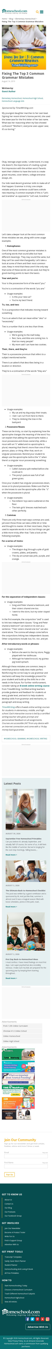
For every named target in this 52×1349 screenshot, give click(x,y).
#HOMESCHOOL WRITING (37, 738)
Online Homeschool (11, 1036)
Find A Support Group (13, 1240)
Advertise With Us (12, 1244)
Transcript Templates (13, 1257)
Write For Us (10, 1236)
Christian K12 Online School (15, 1031)
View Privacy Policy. (16, 1341)
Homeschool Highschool (14, 1297)
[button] (38, 11)
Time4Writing (8, 707)
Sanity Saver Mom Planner (15, 1261)
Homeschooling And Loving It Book (19, 1269)
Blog (11, 19)
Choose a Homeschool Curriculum (18, 1289)
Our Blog (8, 1208)
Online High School (11, 1041)
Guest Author (9, 91)
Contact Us (9, 1204)
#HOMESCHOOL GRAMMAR (15, 738)
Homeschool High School (33, 98)
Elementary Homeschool (25, 19)
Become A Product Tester (15, 1232)
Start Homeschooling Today (16, 1285)
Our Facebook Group (13, 1216)
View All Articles (11, 1301)
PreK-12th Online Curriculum (15, 1026)
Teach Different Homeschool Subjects (20, 1293)
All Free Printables (12, 1273)
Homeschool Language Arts (13, 101)
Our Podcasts (10, 1212)
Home (4, 19)
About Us (8, 1199)
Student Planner (11, 1265)
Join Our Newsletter (12, 1228)
